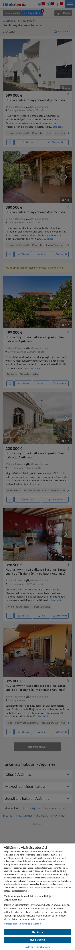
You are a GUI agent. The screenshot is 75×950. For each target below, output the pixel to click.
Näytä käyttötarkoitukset (37, 946)
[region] (37, 896)
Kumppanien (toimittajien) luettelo (23, 923)
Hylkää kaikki (37, 939)
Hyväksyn (37, 932)
